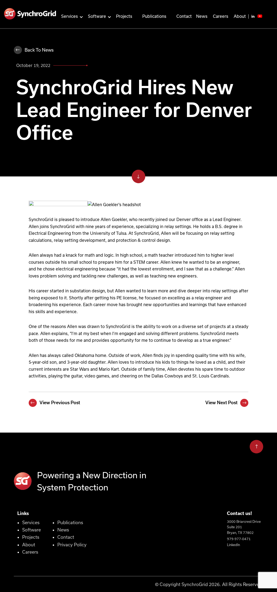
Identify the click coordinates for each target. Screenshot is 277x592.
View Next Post (221, 402)
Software (97, 16)
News (201, 16)
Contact (184, 16)
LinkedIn (233, 545)
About (240, 16)
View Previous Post (59, 402)
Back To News (39, 49)
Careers (220, 16)
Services (69, 16)
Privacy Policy (72, 544)
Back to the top (256, 446)
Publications (154, 16)
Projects (124, 16)
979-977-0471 (239, 539)
